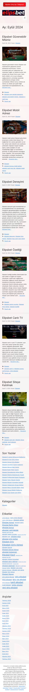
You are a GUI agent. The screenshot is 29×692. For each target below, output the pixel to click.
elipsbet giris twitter (10, 539)
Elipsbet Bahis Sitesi (10, 525)
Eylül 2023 (5, 654)
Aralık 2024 (5, 616)
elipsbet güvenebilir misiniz (10, 97)
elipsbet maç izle (6, 557)
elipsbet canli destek (10, 530)
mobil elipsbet (6, 585)
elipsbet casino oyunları (11, 304)
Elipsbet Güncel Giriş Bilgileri (10, 462)
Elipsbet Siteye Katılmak (11, 383)
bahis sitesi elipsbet (16, 518)
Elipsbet (6, 92)
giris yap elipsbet (19, 580)
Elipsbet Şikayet (8, 574)
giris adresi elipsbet (8, 577)
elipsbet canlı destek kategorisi (13, 94)
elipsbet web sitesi (16, 568)
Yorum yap (7, 101)
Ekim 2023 (5, 651)
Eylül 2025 (5, 605)
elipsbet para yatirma (10, 561)
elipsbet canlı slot (9, 440)
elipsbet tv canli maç (21, 566)
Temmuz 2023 (6, 659)
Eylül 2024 (5, 623)
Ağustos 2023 (6, 656)
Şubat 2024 (5, 641)
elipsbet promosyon (7, 563)
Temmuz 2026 (6, 600)
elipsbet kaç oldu (19, 555)
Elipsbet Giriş (8, 542)
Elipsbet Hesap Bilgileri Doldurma (12, 490)
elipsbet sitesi (16, 563)
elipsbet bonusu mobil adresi (13, 166)
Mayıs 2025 (5, 608)
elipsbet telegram (8, 566)
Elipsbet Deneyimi (13, 181)
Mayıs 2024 (5, 633)
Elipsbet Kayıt (8, 555)
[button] (14, 4)
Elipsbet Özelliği (11, 249)
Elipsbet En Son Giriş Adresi (10, 459)
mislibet (7, 689)
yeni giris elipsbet (10, 587)
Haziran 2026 (6, 603)
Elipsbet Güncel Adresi (10, 550)
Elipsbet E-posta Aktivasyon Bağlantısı (13, 457)
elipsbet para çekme (22, 561)
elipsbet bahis (19, 522)
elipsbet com (6, 536)
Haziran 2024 (6, 631)
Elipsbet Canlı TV (12, 317)
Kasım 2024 (5, 618)
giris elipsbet (20, 577)
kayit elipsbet (12, 442)
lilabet (10, 688)
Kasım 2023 (5, 649)
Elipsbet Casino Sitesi (22, 534)
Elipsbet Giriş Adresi (12, 545)
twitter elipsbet (17, 585)
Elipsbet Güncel (7, 547)
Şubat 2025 (5, 610)
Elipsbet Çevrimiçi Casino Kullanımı (12, 464)
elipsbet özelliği (14, 306)
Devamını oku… (6, 87)
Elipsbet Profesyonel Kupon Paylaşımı (13, 477)
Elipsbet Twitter (6, 568)
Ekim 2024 (5, 621)
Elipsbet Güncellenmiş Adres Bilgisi (12, 472)
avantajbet (5, 688)
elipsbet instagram (9, 552)
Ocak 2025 (5, 613)
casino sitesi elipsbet (7, 520)
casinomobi (22, 686)
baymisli (23, 688)
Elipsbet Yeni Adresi (8, 572)
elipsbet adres (18, 520)
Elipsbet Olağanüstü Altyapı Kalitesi (12, 485)
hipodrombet (16, 688)
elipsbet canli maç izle (8, 168)
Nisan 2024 (5, 636)
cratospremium (14, 689)
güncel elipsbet (6, 582)
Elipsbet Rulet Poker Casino (10, 470)
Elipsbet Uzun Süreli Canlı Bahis (11, 492)
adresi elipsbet (6, 518)
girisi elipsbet (14, 371)
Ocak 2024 (5, 644)
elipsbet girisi (16, 536)
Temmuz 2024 (6, 628)
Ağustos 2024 (6, 626)
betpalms (21, 689)
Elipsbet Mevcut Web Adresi (10, 467)
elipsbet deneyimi (9, 236)
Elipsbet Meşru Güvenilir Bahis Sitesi (13, 487)
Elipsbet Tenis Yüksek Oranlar (11, 480)
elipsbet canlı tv (9, 368)
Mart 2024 (5, 638)
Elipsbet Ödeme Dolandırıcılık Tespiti (13, 475)
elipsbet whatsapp (7, 570)
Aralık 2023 (5, 646)
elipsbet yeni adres (18, 570)
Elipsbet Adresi (8, 522)
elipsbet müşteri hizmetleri (10, 559)
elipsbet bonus (8, 528)
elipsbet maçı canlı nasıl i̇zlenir (16, 238)
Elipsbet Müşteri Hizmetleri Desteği (12, 482)
